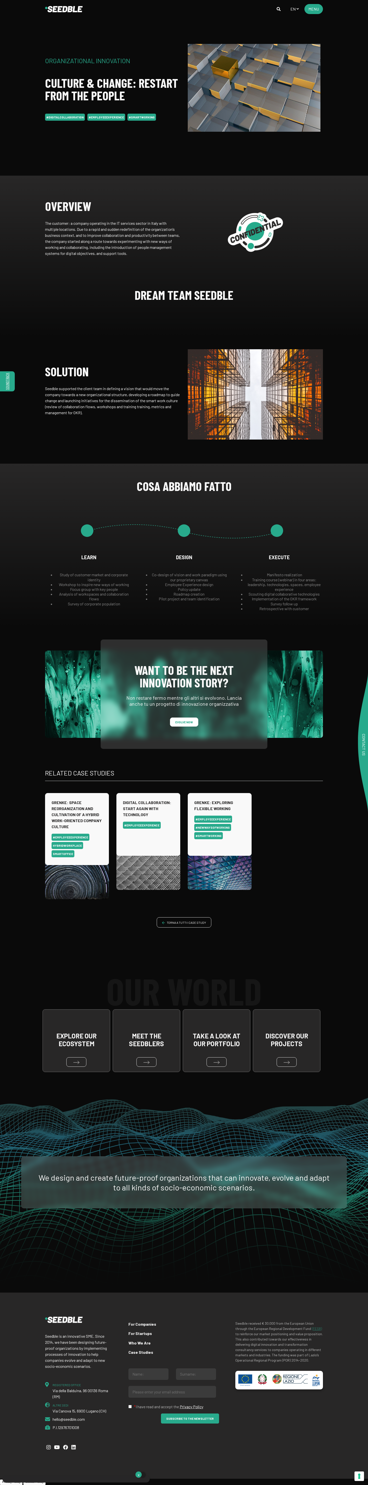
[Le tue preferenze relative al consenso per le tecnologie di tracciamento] (359, 1476)
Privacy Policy (191, 1406)
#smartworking (142, 117)
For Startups (140, 1333)
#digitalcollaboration (65, 117)
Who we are (139, 1342)
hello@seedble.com (69, 1419)
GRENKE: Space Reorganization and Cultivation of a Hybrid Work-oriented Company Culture (77, 814)
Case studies (140, 1352)
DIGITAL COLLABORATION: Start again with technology (147, 808)
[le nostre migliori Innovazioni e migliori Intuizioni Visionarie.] (64, 9)
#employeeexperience (106, 117)
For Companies (142, 1324)
